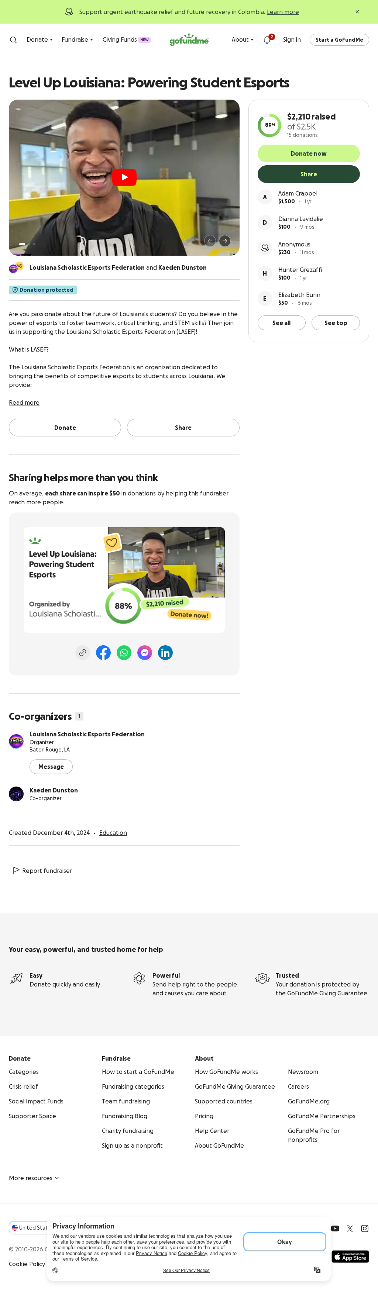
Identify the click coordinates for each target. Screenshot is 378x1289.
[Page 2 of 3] (29, 244)
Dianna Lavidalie (300, 218)
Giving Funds (126, 39)
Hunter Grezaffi (300, 269)
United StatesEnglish (47, 1228)
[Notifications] (267, 39)
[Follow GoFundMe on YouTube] (335, 1228)
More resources (30, 1178)
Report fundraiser (47, 870)
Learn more (283, 11)
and (118, 267)
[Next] (225, 241)
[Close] (357, 12)
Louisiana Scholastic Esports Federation (87, 734)
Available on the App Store (350, 1256)
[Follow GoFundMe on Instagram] (364, 1228)
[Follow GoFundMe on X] (350, 1228)
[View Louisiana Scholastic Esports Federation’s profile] (16, 741)
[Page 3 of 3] (34, 244)
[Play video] (124, 177)
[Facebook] (103, 652)
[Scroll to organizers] (19, 266)
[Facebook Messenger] (144, 652)
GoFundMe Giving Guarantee (327, 993)
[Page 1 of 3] (22, 244)
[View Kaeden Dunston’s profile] (16, 794)
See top (335, 322)
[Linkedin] (165, 652)
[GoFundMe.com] (189, 39)
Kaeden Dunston (54, 790)
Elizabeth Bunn (299, 294)
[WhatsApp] (124, 652)
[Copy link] (82, 652)
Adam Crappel (297, 193)
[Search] (13, 39)
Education (113, 832)
